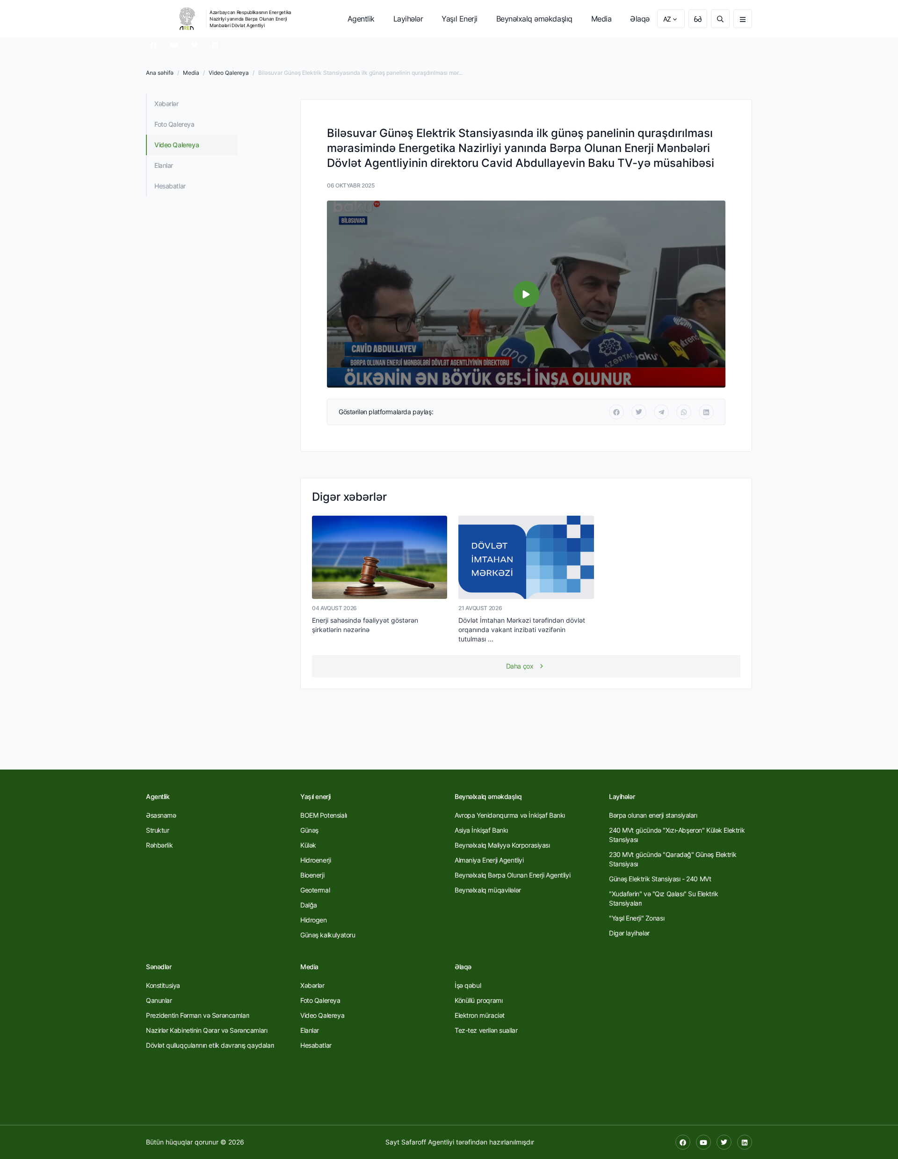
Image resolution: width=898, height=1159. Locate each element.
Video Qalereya (229, 72)
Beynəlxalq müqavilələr (488, 890)
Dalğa (308, 905)
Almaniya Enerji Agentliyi (489, 860)
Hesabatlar (170, 186)
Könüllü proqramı (478, 1000)
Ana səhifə (160, 72)
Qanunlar (159, 1000)
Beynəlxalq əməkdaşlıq (534, 18)
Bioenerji (312, 875)
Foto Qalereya (174, 124)
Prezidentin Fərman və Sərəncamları (197, 1015)
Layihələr (408, 18)
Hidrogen (313, 920)
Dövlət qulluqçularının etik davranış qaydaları (210, 1045)
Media (601, 18)
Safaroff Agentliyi (427, 1142)
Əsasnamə (161, 815)
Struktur (157, 830)
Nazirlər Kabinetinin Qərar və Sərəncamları (206, 1030)
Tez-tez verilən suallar (486, 1030)
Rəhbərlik (159, 845)
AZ (667, 19)
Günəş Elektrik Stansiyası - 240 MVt (660, 879)
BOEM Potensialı (323, 815)
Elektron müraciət (480, 1015)
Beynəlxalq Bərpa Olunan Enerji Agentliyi (512, 875)
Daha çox (520, 666)
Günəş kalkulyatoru (327, 935)
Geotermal (315, 890)
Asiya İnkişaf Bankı (481, 830)
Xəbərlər (166, 104)
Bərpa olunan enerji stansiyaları (653, 815)
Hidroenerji (315, 860)
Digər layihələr (629, 933)
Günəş (309, 830)
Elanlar (163, 165)
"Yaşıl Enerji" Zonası (636, 918)
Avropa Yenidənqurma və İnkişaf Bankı (510, 815)
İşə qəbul (468, 985)
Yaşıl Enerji (459, 18)
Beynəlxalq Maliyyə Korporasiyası (502, 845)
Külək (308, 845)
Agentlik (361, 18)
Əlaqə (640, 18)
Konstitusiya (163, 985)
